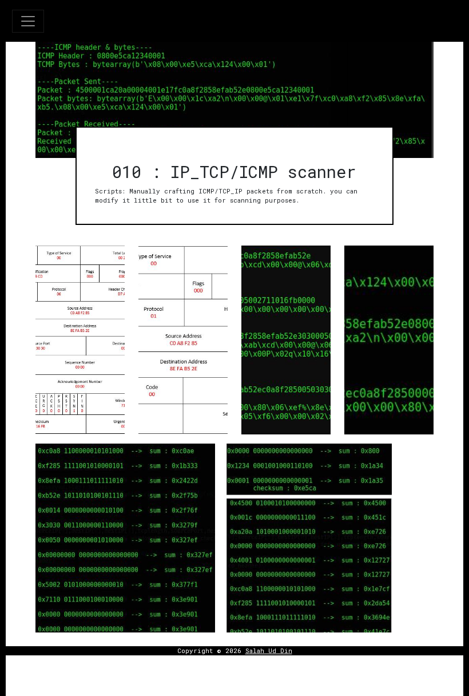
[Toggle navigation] (28, 21)
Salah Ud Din (268, 650)
